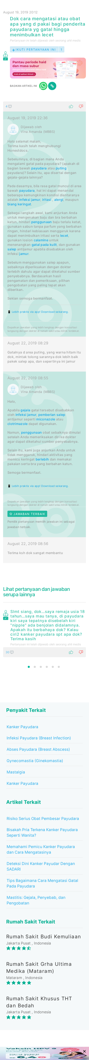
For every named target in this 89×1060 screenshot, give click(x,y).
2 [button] (35, 667)
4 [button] (47, 667)
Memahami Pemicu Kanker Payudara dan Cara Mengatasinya (41, 849)
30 (8, 652)
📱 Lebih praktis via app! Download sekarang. (38, 311)
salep (11, 249)
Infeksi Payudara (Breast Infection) (39, 738)
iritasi (46, 199)
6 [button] (59, 667)
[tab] (44, 332)
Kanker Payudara (22, 727)
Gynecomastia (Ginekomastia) (35, 760)
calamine (41, 240)
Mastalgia (16, 772)
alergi (58, 199)
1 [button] (29, 667)
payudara (39, 168)
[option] (44, 632)
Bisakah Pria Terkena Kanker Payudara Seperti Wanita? (42, 832)
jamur (35, 199)
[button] (44, 106)
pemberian (47, 415)
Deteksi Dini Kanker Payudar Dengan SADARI (41, 866)
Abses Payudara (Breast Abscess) (38, 749)
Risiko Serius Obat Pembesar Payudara (43, 818)
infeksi (24, 199)
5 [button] (53, 667)
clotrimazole (17, 424)
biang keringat (19, 204)
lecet (64, 235)
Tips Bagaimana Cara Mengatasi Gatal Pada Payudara (42, 883)
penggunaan (41, 222)
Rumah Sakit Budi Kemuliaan (43, 937)
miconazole (45, 419)
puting (61, 168)
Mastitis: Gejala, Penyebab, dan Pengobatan (36, 900)
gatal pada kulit (44, 245)
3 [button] (41, 667)
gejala (25, 410)
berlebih (42, 459)
